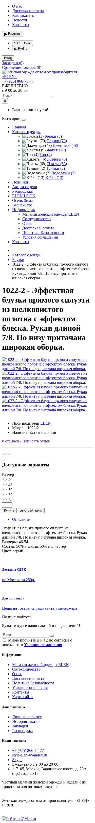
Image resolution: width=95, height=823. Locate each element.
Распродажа (22, 191)
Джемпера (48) (65, 145)
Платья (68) (57, 164)
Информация (23, 209)
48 (9, 484)
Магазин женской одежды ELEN (50, 214)
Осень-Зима (22, 200)
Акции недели (24, 187)
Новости (19, 20)
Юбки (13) (54, 177)
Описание (21, 519)
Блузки (18, 259)
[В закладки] (4, 453)
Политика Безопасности (43, 232)
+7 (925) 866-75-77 (18, 81)
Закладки (20, 726)
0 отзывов (10, 441)
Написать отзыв (36, 441)
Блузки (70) (57, 141)
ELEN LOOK (23, 196)
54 (9, 500)
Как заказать (23, 15)
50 (9, 490)
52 (9, 495)
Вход (8, 58)
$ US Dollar (22, 43)
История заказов (26, 721)
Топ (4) (46, 154)
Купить (9, 510)
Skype (17, 759)
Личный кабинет (27, 717)
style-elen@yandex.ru (29, 755)
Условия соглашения (40, 237)
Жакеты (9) (56, 150)
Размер (8, 474)
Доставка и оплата (28, 11)
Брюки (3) (53, 136)
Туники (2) (55, 168)
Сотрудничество (36, 219)
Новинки (20, 182)
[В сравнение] (9, 453)
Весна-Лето (22, 205)
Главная (19, 127)
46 (9, 479)
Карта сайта (22, 697)
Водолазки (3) (63, 173)
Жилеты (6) (57, 159)
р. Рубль (20, 48)
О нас (17, 6)
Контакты (20, 24)
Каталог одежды (26, 131)
